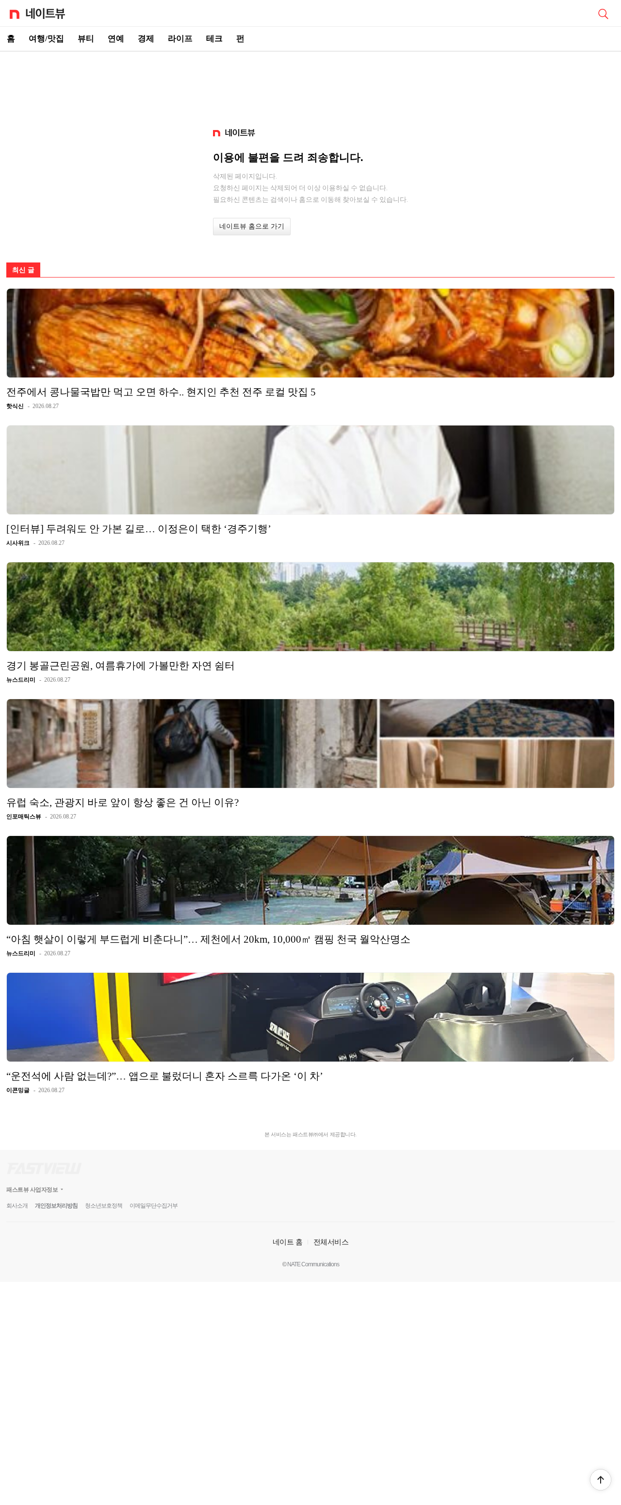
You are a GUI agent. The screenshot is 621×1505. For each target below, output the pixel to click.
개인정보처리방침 (56, 1205)
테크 (214, 38)
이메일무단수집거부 (154, 1205)
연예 (116, 38)
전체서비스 (331, 1242)
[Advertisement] (310, 85)
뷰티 (86, 38)
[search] (603, 13)
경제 (146, 38)
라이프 (180, 38)
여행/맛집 (46, 38)
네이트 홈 (288, 1242)
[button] (600, 1479)
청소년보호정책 (103, 1205)
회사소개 (17, 1205)
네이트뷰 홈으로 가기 (251, 226)
